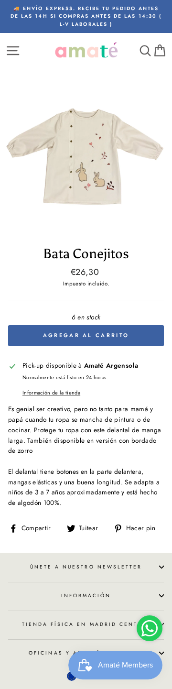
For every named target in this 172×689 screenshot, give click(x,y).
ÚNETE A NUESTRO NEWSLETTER (86, 566)
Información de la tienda (51, 392)
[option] (86, 16)
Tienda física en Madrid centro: (86, 624)
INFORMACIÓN (86, 595)
